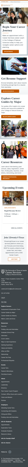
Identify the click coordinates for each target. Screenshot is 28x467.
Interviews (4, 335)
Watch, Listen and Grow (8, 318)
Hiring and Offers (6, 414)
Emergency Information (7, 460)
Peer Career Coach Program (9, 391)
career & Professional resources (10, 177)
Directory (4, 388)
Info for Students (6, 421)
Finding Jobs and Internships (9, 329)
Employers (4, 405)
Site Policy (18, 460)
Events (3, 365)
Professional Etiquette (7, 360)
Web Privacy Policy (18, 461)
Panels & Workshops (7, 371)
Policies (3, 400)
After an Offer (5, 351)
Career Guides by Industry (9, 315)
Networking (4, 354)
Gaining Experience (7, 345)
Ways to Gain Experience (8, 342)
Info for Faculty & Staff (8, 438)
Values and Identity (6, 348)
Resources (4, 323)
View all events (16, 228)
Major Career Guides (9, 116)
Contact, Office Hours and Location (11, 394)
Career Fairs (4, 368)
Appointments (8, 51)
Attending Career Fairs (7, 408)
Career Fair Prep (6, 357)
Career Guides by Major (8, 312)
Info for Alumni (5, 443)
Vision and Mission (6, 397)
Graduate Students (6, 431)
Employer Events (10, 207)
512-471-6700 (5, 293)
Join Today (14, 259)
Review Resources (8, 91)
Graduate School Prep (7, 332)
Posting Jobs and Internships (9, 417)
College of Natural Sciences (15, 1)
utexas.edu (4, 1)
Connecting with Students (8, 411)
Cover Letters (5, 338)
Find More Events (6, 374)
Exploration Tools (6, 428)
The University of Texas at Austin (11, 458)
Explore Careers (6, 306)
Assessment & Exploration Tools (10, 309)
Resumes (3, 326)
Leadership (4, 385)
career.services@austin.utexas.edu (11, 289)
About (3, 378)
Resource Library (6, 434)
